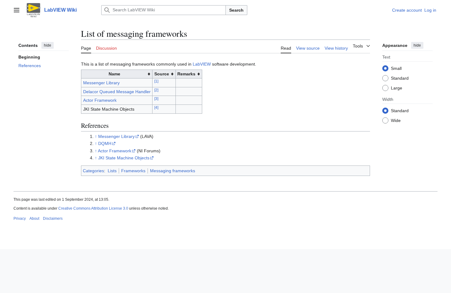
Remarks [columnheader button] (186, 73)
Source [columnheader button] (161, 73)
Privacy (19, 218)
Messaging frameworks (172, 170)
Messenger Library (101, 82)
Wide (396, 120)
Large (396, 88)
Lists (112, 170)
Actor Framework (100, 100)
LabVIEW (202, 64)
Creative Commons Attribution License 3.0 (93, 208)
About (34, 218)
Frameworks (133, 170)
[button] (16, 10)
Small (396, 68)
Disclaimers (53, 218)
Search (236, 10)
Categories (93, 170)
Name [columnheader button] (114, 73)
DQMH (104, 143)
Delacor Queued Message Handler (117, 91)
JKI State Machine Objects (123, 157)
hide (47, 45)
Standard (400, 78)
